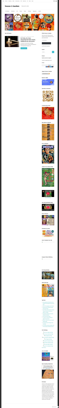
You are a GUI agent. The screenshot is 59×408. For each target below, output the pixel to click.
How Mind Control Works (46, 316)
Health (13, 1)
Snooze (21, 11)
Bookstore (12, 11)
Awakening (9, 1)
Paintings (29, 11)
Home (3, 1)
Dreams (6, 1)
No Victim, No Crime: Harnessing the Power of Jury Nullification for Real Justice (28, 39)
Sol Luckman (7, 11)
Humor (25, 11)
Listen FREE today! (48, 197)
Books (30, 1)
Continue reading (23, 48)
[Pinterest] (56, 1)
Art (27, 1)
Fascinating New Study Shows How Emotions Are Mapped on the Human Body (48, 303)
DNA (21, 1)
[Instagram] (54, 1)
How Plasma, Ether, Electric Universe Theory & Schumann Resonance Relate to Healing (48, 311)
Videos (33, 36)
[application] (48, 207)
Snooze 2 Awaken (12, 6)
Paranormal (24, 1)
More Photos (44, 347)
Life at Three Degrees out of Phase (48, 306)
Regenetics (34, 11)
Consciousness (17, 1)
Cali (17, 11)
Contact (39, 11)
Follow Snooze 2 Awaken (46, 33)
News (32, 1)
